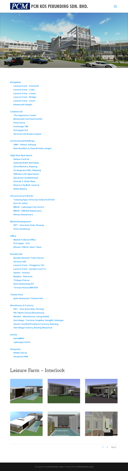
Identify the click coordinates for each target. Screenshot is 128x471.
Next (113, 447)
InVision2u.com (55, 466)
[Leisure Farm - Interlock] (29, 402)
